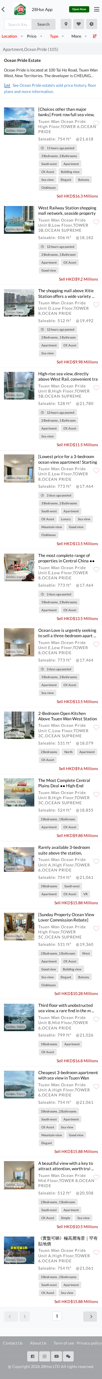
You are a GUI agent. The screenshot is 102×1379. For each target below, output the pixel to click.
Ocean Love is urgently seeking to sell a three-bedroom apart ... (67, 633)
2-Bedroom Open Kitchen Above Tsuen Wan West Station (67, 716)
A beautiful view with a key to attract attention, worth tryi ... (66, 1166)
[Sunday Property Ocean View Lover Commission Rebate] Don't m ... (66, 920)
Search (43, 24)
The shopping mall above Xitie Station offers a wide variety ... (66, 293)
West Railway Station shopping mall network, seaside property (67, 210)
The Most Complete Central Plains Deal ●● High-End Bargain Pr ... (64, 786)
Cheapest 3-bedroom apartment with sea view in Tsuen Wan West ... (68, 1078)
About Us (38, 1343)
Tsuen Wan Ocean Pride (62, 121)
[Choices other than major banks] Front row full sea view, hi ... (66, 115)
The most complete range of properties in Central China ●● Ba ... (66, 561)
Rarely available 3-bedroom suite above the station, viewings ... (64, 853)
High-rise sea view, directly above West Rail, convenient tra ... (68, 379)
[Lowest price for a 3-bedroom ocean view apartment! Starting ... (67, 462)
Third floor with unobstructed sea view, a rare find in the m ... (66, 1008)
